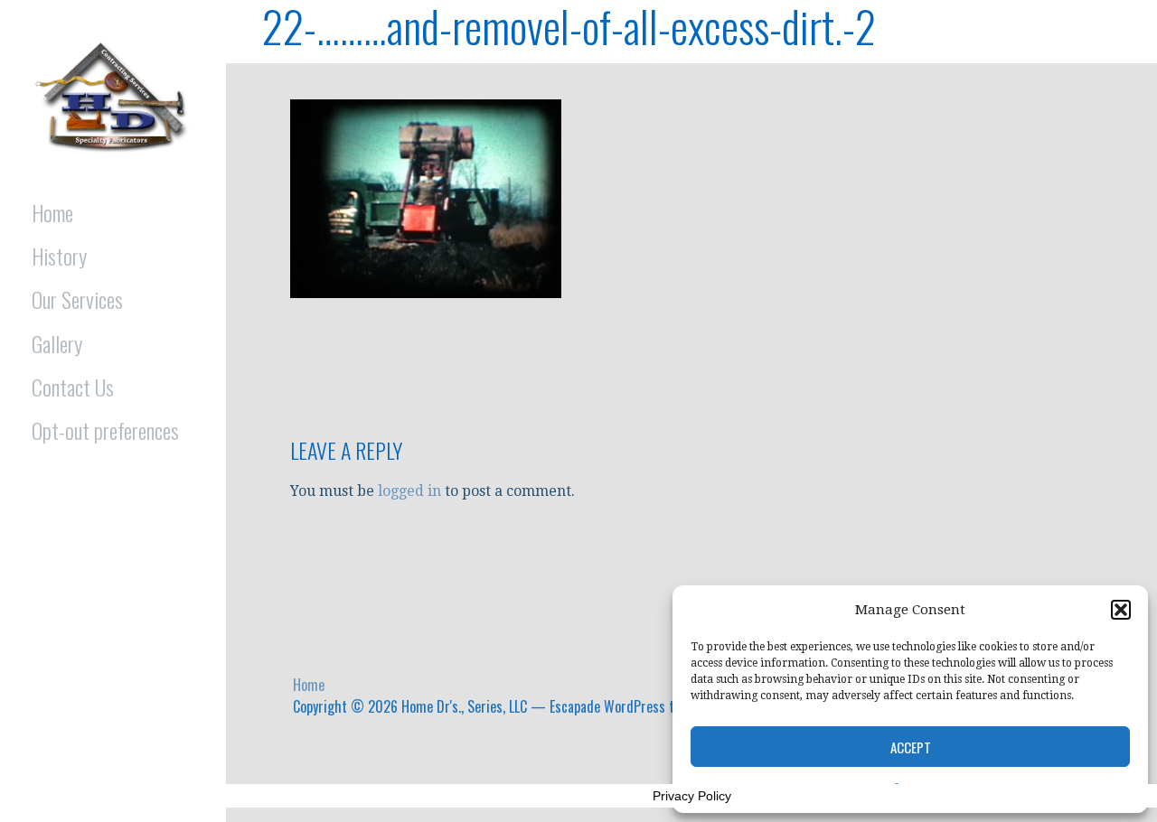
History (59, 255)
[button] (1121, 610)
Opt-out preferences (105, 430)
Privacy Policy (692, 796)
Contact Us (73, 386)
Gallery (57, 343)
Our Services (77, 299)
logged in (409, 491)
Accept (910, 747)
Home (52, 212)
